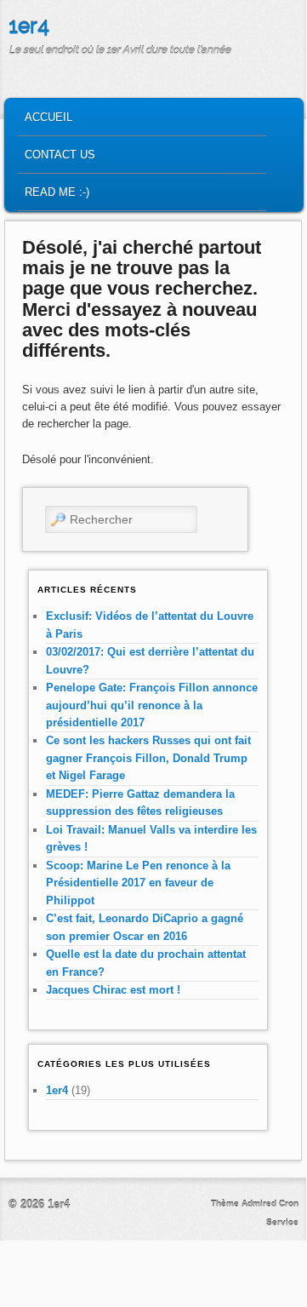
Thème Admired (243, 1203)
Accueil (48, 117)
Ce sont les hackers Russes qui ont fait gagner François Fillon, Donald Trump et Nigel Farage (148, 758)
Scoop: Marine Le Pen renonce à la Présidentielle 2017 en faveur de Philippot (138, 883)
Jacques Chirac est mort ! (113, 989)
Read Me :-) (57, 192)
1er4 (29, 26)
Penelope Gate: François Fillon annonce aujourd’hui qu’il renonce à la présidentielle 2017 (152, 705)
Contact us (60, 154)
